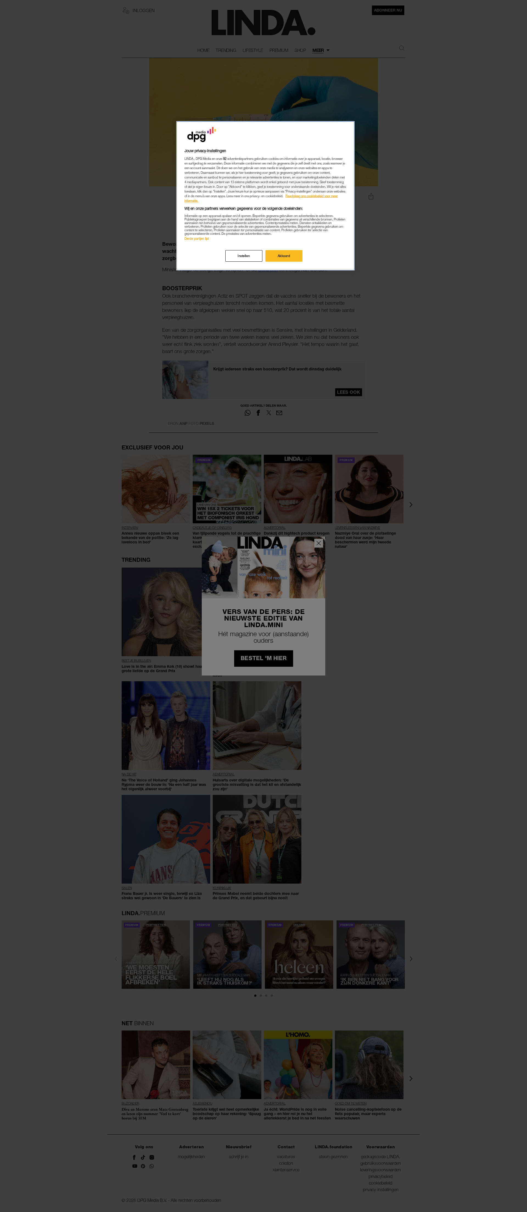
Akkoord (284, 256)
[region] (265, 195)
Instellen (244, 256)
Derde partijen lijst (196, 238)
